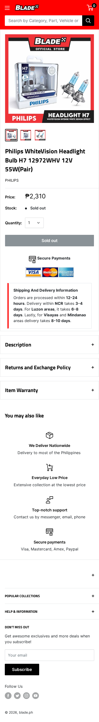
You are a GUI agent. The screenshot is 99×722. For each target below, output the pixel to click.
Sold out (49, 240)
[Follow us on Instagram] (26, 695)
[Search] (88, 20)
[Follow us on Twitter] (17, 695)
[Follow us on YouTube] (35, 695)
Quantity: (13, 222)
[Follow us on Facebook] (8, 695)
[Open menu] (7, 8)
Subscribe (22, 669)
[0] (90, 8)
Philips (12, 180)
